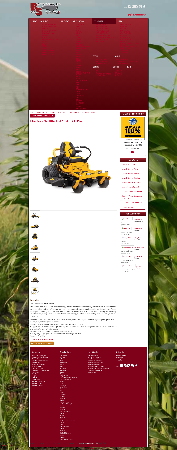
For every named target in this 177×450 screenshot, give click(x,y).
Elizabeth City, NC (120, 70)
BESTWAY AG (79, 32)
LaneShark (79, 65)
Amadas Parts (124, 26)
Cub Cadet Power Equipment (84, 47)
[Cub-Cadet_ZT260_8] (35, 280)
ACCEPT (4, 446)
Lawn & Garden (98, 21)
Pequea (78, 79)
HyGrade (78, 60)
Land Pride (79, 64)
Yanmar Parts (124, 51)
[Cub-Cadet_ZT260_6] (35, 259)
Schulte (78, 92)
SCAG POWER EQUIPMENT (102, 39)
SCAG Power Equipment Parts (128, 47)
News (97, 70)
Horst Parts (124, 36)
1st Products (80, 24)
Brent (77, 36)
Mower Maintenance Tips (102, 32)
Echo (77, 52)
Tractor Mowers (100, 41)
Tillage (44, 45)
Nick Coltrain (138, 228)
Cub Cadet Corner (101, 24)
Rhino (77, 88)
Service (95, 56)
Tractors (45, 47)
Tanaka (78, 94)
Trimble (78, 97)
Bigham (78, 34)
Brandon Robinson (139, 267)
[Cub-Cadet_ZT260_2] (35, 216)
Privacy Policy (88, 449)
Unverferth (79, 101)
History (98, 72)
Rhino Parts (123, 45)
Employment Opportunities (103, 74)
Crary (77, 43)
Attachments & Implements (49, 26)
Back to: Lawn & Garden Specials (42, 116)
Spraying (44, 43)
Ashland (78, 28)
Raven (77, 84)
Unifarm (78, 99)
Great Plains (79, 56)
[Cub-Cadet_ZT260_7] (35, 269)
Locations (115, 67)
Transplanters (46, 49)
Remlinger (78, 86)
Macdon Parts (124, 41)
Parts (120, 21)
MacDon (78, 69)
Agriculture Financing (48, 51)
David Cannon (138, 219)
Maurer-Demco (80, 71)
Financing (116, 56)
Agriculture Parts (47, 52)
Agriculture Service (48, 54)
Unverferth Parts (125, 49)
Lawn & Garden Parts (102, 26)
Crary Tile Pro (80, 45)
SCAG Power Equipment (82, 90)
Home (35, 21)
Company (96, 67)
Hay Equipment (46, 36)
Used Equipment (65, 21)
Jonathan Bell (138, 257)
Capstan (78, 41)
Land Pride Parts (125, 37)
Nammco (78, 77)
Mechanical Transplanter (83, 73)
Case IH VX (45, 28)
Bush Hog (78, 37)
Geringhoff (79, 54)
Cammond (78, 39)
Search (129, 67)
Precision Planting (81, 80)
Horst (77, 58)
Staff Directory (100, 76)
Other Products (78, 21)
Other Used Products (82, 108)
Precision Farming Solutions (50, 39)
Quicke (77, 82)
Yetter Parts (124, 52)
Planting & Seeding (47, 37)
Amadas (78, 26)
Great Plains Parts (125, 34)
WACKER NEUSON (80, 103)
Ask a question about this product (42, 343)
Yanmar (78, 105)
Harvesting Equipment (48, 34)
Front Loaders (46, 32)
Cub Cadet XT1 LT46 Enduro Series (81, 113)
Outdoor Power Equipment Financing (106, 37)
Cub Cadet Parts (125, 32)
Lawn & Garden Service (102, 28)
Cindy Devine (138, 238)
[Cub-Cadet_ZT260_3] (35, 226)
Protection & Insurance (123, 63)
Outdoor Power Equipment (103, 36)
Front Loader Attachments (49, 30)
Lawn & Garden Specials (102, 30)
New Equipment (44, 21)
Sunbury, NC (118, 74)
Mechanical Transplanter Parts (129, 43)
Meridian (78, 75)
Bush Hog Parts (124, 28)
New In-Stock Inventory (49, 24)
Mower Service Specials (102, 34)
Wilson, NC (118, 76)
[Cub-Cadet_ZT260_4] (35, 237)
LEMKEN (78, 67)
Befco (77, 30)
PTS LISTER (45, 41)
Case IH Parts (124, 30)
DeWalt (78, 51)
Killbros (78, 62)
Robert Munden (139, 247)
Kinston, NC (118, 72)
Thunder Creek (80, 95)
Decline (12, 446)
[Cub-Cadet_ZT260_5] (35, 248)
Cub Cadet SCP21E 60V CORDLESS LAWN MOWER (49, 113)
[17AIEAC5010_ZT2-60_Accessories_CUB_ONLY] (35, 291)
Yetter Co (78, 107)
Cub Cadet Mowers (81, 49)
